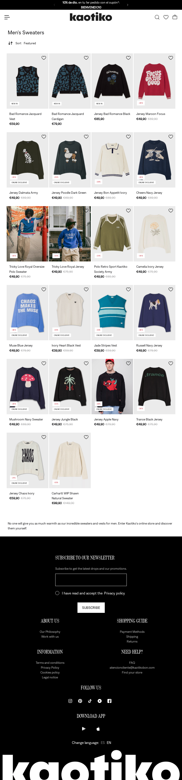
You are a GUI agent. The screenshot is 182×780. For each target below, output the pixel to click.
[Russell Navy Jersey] (154, 312)
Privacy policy (114, 593)
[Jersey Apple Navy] (112, 386)
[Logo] (91, 17)
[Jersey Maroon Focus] (154, 81)
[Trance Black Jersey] (154, 386)
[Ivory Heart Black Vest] (70, 312)
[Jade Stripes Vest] (112, 312)
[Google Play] (83, 728)
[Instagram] (70, 701)
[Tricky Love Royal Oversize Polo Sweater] (27, 233)
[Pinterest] (80, 701)
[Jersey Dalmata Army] (27, 160)
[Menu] (7, 17)
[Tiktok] (90, 701)
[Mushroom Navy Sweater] (27, 386)
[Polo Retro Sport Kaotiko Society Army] (112, 233)
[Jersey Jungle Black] (70, 386)
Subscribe (91, 608)
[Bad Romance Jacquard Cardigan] (70, 81)
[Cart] (174, 17)
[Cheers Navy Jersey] (154, 160)
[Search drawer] (157, 17)
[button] (44, 58)
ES (103, 743)
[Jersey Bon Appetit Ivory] (112, 160)
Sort (26, 43)
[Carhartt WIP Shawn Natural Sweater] (70, 460)
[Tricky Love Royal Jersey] (70, 233)
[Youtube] (100, 701)
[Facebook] (109, 701)
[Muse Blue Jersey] (27, 312)
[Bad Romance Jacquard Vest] (27, 81)
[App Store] (98, 728)
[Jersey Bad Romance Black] (112, 81)
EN (109, 743)
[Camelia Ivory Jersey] (154, 233)
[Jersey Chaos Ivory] (27, 460)
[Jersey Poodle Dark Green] (70, 160)
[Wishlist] (166, 17)
